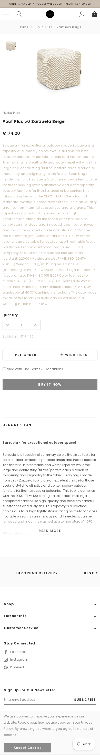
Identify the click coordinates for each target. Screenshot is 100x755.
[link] (11, 45)
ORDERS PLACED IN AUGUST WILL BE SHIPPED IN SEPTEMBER (50, 3)
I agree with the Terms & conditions (33, 369)
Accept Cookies (28, 747)
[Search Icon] (19, 14)
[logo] (50, 13)
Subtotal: (10, 336)
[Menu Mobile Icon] (6, 14)
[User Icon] (82, 14)
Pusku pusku (13, 113)
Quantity (10, 315)
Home (23, 27)
